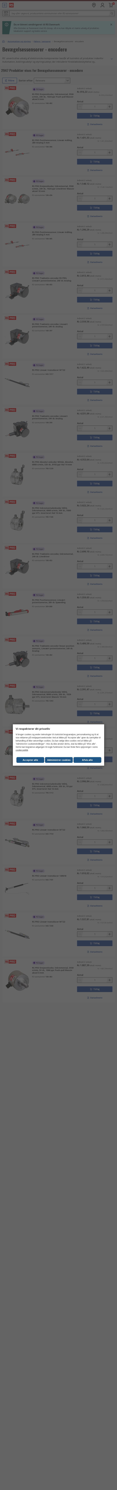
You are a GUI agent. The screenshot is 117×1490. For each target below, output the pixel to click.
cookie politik (22, 750)
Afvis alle (87, 760)
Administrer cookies (58, 760)
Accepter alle (30, 760)
